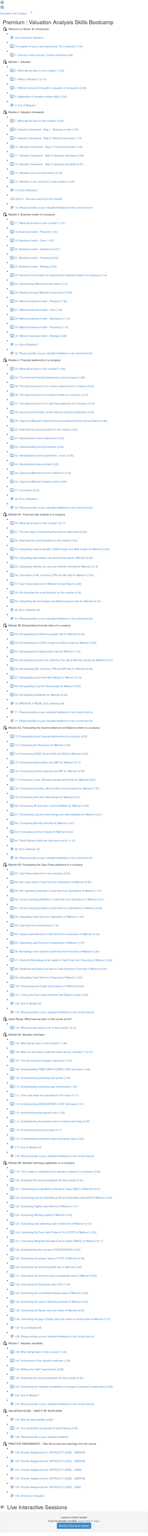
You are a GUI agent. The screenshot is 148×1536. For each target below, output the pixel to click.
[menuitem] (2, 8)
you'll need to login (88, 1521)
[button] (2, 3)
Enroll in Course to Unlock (74, 1526)
